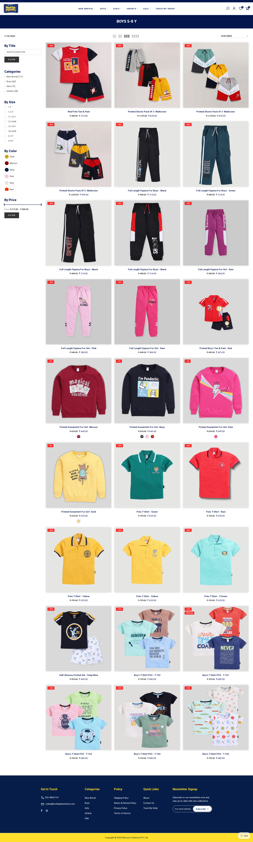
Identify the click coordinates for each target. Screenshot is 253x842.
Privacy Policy (120, 808)
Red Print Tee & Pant (79, 111)
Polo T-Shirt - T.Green (215, 596)
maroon (13, 163)
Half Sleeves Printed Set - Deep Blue (78, 675)
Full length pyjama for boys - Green (215, 190)
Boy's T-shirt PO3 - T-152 (147, 675)
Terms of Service (122, 813)
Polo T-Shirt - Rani (215, 511)
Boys (11, 81)
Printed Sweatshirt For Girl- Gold (78, 511)
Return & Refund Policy (125, 803)
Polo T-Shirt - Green (147, 511)
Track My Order (150, 808)
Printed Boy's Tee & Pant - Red (216, 348)
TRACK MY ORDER (165, 9)
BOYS (103, 9)
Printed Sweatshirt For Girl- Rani (216, 427)
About (146, 798)
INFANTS (131, 9)
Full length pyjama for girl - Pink (78, 348)
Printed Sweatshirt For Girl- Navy (147, 427)
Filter (11, 60)
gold (12, 156)
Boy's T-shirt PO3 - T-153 (78, 754)
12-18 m (12, 121)
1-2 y (10, 112)
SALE (146, 9)
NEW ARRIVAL (85, 9)
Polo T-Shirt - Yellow (79, 596)
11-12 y (12, 116)
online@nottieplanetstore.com (60, 804)
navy (12, 169)
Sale (87, 818)
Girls (11, 86)
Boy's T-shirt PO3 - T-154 (147, 754)
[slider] (4, 205)
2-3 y (10, 136)
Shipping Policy (121, 798)
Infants (12, 91)
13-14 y (12, 126)
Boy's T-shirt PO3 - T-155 (215, 754)
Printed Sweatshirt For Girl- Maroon (79, 427)
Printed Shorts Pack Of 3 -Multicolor (147, 111)
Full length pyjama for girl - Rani (216, 269)
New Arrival (15, 76)
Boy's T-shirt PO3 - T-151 (215, 675)
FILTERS (11, 36)
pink (12, 176)
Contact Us (148, 803)
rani (12, 183)
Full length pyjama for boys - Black (147, 190)
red (11, 189)
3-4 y (10, 141)
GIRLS (116, 9)
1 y (9, 107)
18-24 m (12, 131)
